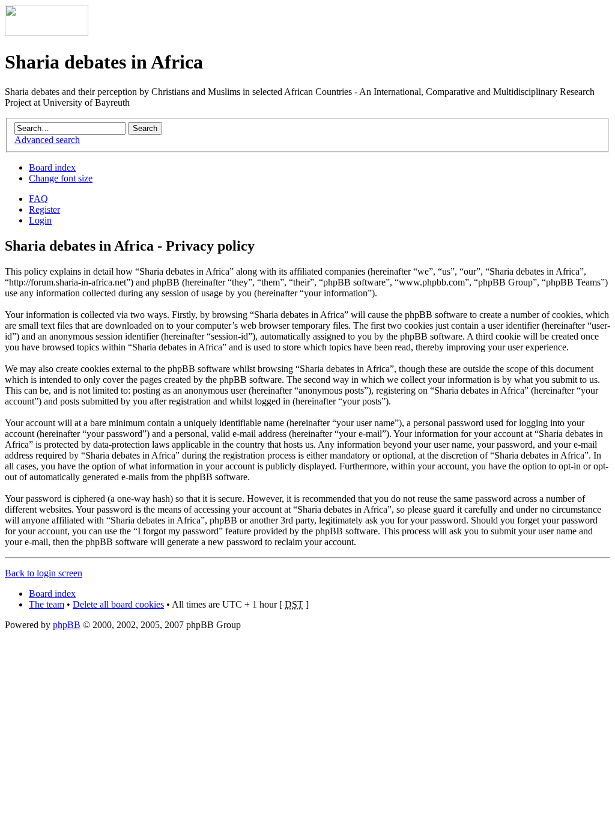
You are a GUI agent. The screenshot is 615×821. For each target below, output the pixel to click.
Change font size (60, 178)
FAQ (38, 199)
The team (46, 604)
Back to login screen (43, 573)
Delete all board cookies (118, 604)
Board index (52, 167)
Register (44, 209)
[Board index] (46, 33)
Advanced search (47, 140)
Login (40, 220)
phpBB (66, 625)
